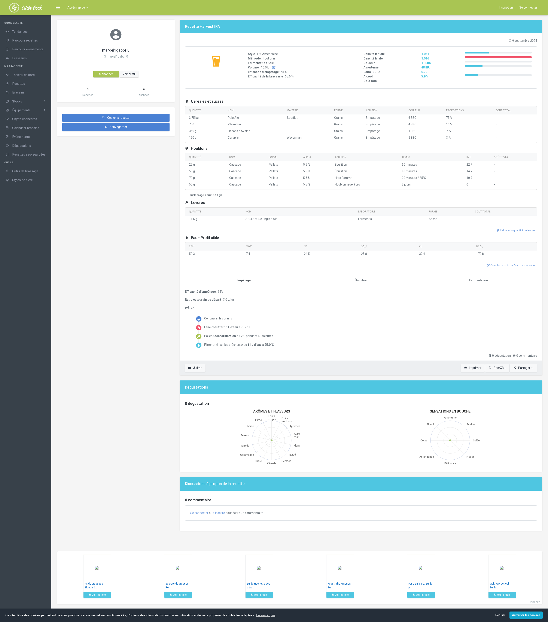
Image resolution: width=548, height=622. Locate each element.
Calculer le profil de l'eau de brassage (512, 265)
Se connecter (528, 7)
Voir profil (129, 74)
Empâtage (244, 280)
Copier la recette (118, 117)
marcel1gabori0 (116, 50)
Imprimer (474, 368)
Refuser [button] (500, 615)
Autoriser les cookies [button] (526, 615)
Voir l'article (98, 594)
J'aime (197, 368)
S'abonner (106, 74)
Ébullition (361, 280)
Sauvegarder (118, 127)
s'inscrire (219, 513)
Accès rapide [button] (76, 7)
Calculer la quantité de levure (517, 230)
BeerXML (499, 368)
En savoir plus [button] (265, 615)
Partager (524, 368)
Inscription (506, 7)
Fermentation (478, 280)
